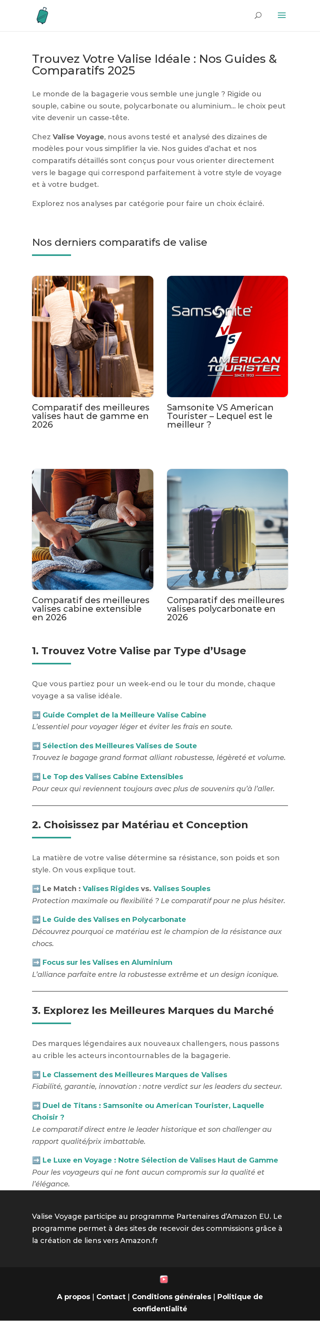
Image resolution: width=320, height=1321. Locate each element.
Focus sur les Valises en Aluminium (107, 962)
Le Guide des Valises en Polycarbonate (114, 919)
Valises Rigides (111, 888)
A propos (73, 1297)
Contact (111, 1297)
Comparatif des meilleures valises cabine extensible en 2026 (90, 609)
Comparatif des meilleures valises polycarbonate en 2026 (225, 609)
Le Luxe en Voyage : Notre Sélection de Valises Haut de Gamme (160, 1160)
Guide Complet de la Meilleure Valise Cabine (124, 715)
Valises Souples (181, 888)
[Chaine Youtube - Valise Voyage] (164, 1281)
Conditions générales (171, 1297)
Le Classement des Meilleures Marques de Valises (135, 1075)
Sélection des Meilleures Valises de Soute (120, 746)
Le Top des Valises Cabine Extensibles (113, 776)
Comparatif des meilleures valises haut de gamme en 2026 (90, 416)
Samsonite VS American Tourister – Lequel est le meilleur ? (220, 416)
